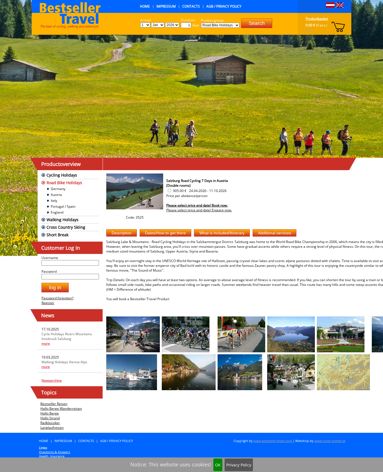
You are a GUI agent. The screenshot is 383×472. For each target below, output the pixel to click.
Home (145, 6)
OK (218, 465)
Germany (58, 188)
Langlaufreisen (52, 427)
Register (47, 302)
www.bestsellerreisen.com (273, 441)
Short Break (57, 234)
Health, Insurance (51, 456)
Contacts (191, 6)
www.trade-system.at (329, 441)
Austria (56, 194)
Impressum (166, 6)
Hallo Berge (49, 413)
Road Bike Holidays (64, 182)
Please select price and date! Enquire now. (199, 210)
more (45, 343)
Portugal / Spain (63, 206)
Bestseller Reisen (53, 403)
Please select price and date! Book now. (197, 205)
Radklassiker (50, 422)
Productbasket (317, 18)
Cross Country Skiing (66, 227)
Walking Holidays (63, 219)
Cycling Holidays (62, 175)
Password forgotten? (57, 298)
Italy (54, 200)
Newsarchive (51, 380)
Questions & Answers (54, 452)
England (57, 212)
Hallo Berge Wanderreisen (61, 408)
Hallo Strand (50, 418)
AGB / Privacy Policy (223, 6)
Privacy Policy (238, 465)
